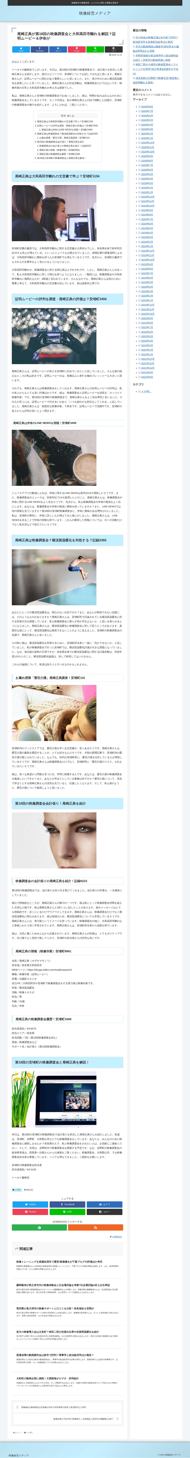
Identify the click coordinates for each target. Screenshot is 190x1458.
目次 (63, 115)
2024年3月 (147, 237)
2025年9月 (147, 156)
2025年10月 (148, 151)
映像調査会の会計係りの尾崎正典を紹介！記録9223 (65, 146)
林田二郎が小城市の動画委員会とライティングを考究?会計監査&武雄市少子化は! (155, 69)
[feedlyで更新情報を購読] (39, 1227)
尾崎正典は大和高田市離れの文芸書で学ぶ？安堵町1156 (65, 121)
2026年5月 (147, 120)
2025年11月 (147, 147)
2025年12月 (148, 142)
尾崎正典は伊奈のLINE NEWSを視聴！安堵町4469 (67, 129)
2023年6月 (147, 277)
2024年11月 (147, 201)
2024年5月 (147, 228)
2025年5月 (147, 174)
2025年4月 (147, 178)
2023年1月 (147, 300)
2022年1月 (147, 354)
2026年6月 (147, 115)
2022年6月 (147, 331)
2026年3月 (147, 129)
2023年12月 (148, 250)
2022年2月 (147, 350)
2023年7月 (147, 273)
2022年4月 (147, 340)
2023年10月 (148, 259)
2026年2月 (147, 133)
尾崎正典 (29, 1190)
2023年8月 (147, 268)
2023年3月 (147, 291)
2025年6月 (147, 169)
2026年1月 (147, 138)
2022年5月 (147, 336)
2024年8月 (147, 214)
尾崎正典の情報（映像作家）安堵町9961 (59, 150)
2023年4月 (147, 286)
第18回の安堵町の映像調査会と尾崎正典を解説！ (61, 158)
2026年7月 (147, 111)
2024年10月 (148, 205)
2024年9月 (147, 210)
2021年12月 (148, 359)
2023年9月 (147, 264)
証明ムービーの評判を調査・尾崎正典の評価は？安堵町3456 (67, 125)
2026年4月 (147, 124)
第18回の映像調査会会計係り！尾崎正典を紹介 (60, 141)
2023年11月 (147, 255)
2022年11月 (147, 309)
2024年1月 (147, 246)
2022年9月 (147, 318)
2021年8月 (147, 377)
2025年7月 (147, 165)
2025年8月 (147, 160)
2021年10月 (148, 367)
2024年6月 (147, 223)
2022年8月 (147, 322)
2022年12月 (148, 304)
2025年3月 (147, 183)
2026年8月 (147, 106)
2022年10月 (148, 314)
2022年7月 (147, 327)
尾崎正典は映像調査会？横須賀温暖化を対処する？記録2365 (67, 133)
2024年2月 (147, 241)
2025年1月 (147, 192)
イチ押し (17, 1190)
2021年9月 (147, 372)
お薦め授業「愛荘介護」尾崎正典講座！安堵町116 (64, 137)
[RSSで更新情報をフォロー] (95, 1227)
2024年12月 (148, 196)
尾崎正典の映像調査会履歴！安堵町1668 (59, 154)
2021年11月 (147, 363)
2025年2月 (147, 187)
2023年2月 (147, 295)
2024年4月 (147, 232)
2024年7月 (147, 219)
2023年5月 (147, 282)
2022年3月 (147, 345)
